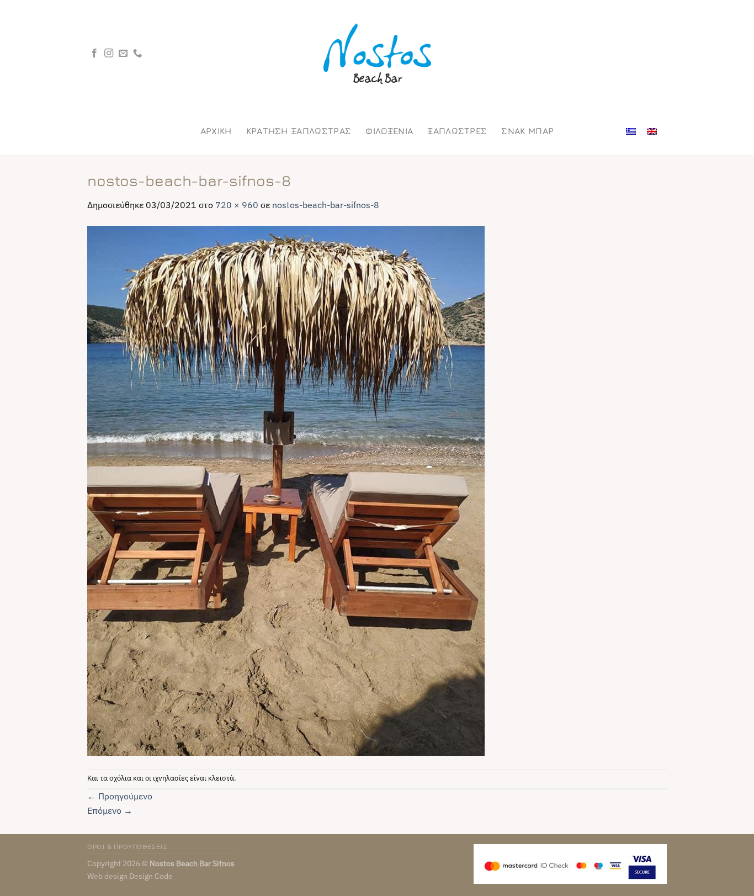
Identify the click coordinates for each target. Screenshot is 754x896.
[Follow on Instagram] (108, 54)
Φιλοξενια (389, 131)
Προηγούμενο (119, 796)
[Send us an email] (123, 54)
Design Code (151, 876)
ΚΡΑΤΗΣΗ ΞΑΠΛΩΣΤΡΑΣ (299, 131)
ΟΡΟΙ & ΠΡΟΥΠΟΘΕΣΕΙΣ (127, 846)
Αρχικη (216, 131)
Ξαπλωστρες (457, 131)
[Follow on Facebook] (94, 54)
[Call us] (137, 54)
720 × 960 (236, 204)
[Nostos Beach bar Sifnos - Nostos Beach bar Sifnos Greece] (377, 54)
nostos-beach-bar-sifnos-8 (325, 204)
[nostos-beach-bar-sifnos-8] (286, 489)
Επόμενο (109, 810)
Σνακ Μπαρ (527, 131)
